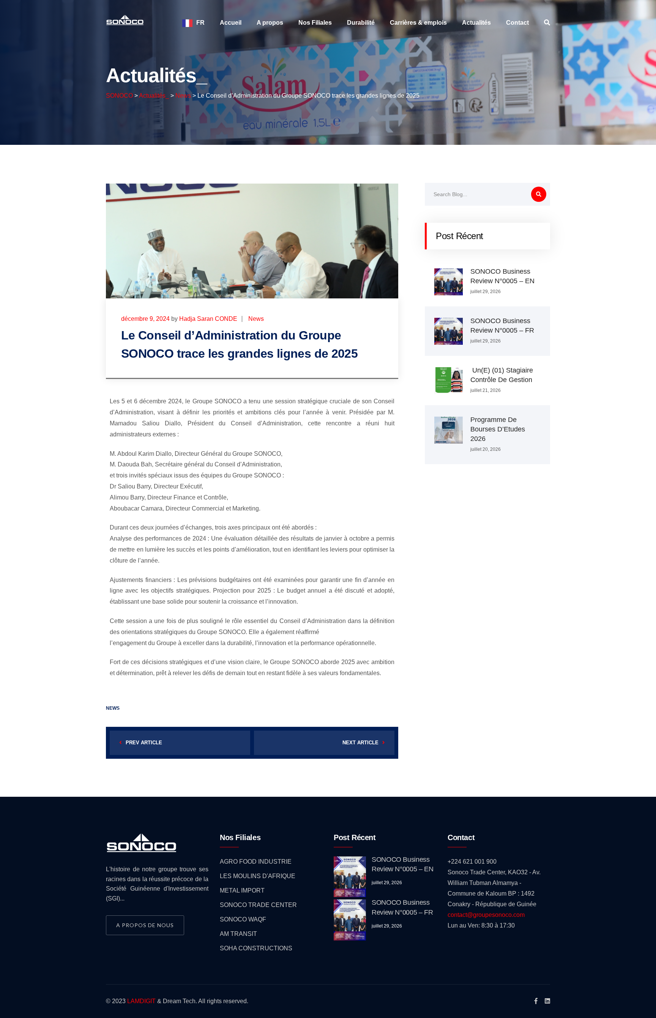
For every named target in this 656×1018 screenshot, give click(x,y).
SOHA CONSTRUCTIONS (256, 948)
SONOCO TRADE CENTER (258, 905)
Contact (517, 22)
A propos (270, 22)
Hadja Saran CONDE (208, 319)
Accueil (230, 22)
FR (200, 22)
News (256, 319)
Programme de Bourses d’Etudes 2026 (497, 429)
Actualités (476, 22)
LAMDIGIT (141, 1001)
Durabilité (361, 22)
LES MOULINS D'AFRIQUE (257, 876)
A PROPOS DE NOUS (145, 925)
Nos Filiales (315, 22)
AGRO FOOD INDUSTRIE (256, 861)
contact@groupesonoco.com (486, 915)
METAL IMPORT (242, 890)
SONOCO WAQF (243, 919)
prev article (144, 742)
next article (360, 742)
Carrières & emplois (418, 22)
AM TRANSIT (238, 934)
